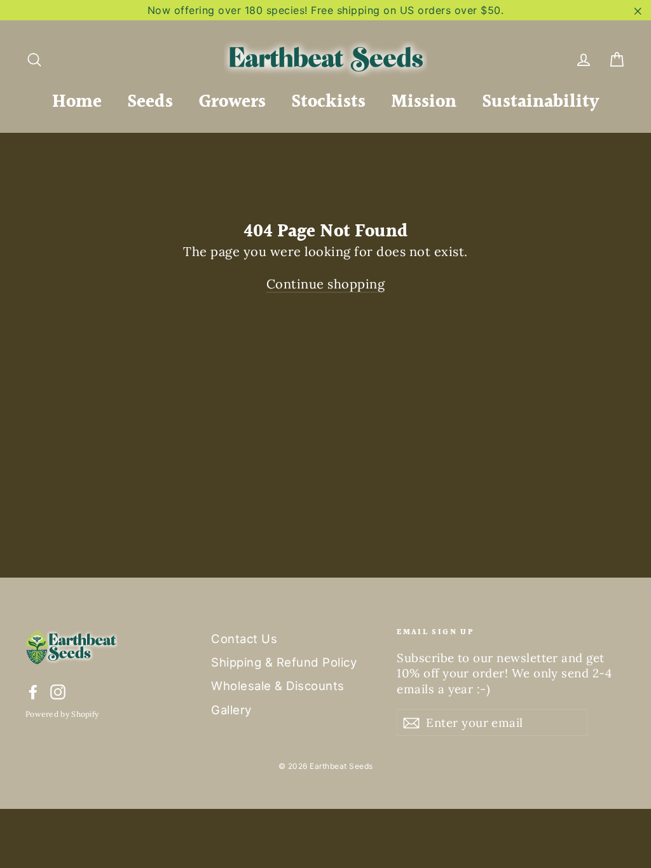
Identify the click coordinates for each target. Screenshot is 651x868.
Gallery (231, 710)
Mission (423, 102)
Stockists (328, 102)
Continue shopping (325, 284)
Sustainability (540, 102)
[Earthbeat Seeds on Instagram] (57, 691)
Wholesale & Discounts (278, 686)
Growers (232, 102)
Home (77, 102)
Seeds (150, 102)
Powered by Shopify (62, 714)
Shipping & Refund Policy (284, 662)
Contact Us (244, 639)
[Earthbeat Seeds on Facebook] (33, 691)
